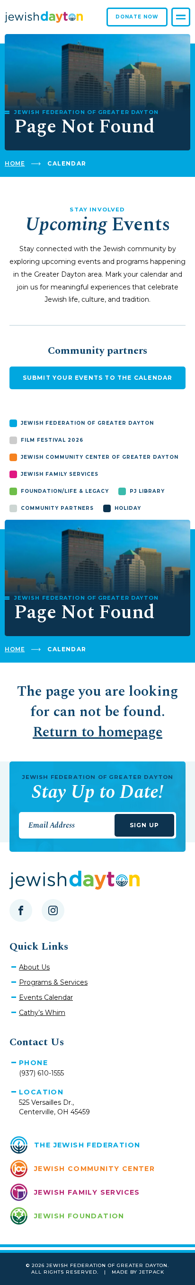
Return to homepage (97, 732)
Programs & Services (53, 982)
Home (15, 163)
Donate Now (137, 17)
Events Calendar (46, 997)
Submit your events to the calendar (98, 377)
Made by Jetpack (138, 1272)
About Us (34, 967)
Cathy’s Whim (42, 1012)
